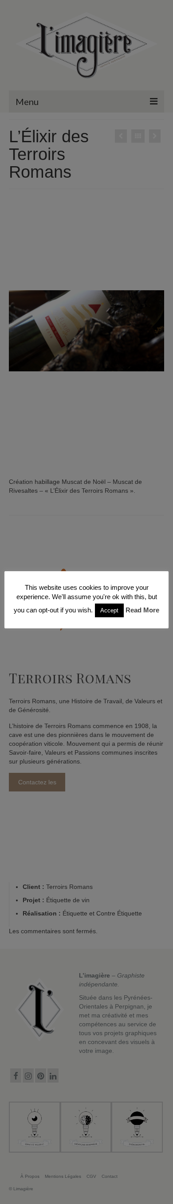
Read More (142, 610)
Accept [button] (109, 610)
